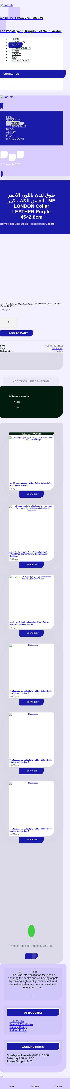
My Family (57, 348)
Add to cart (18, 333)
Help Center (17, 1021)
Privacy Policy (18, 1027)
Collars (59, 351)
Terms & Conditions (21, 1024)
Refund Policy (18, 1030)
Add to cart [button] (33, 494)
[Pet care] (6, 5)
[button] (3, 66)
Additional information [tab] (31, 381)
